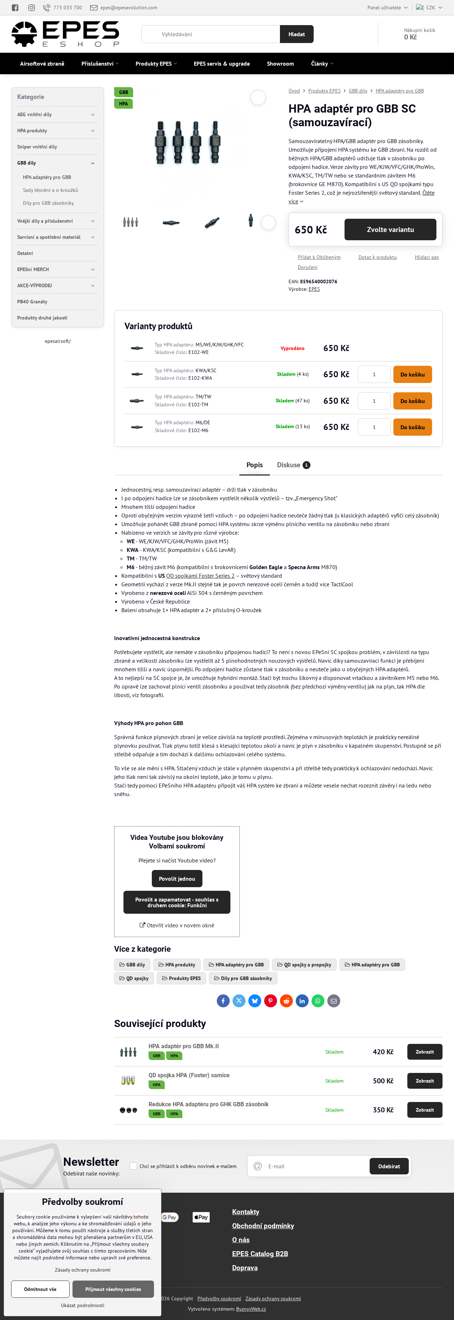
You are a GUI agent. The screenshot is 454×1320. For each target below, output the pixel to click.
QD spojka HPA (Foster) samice (189, 1075)
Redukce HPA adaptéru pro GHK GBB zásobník (209, 1104)
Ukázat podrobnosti (82, 1305)
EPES (314, 289)
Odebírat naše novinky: (91, 1173)
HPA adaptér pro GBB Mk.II (184, 1046)
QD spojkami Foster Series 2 (200, 575)
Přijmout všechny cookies (113, 1289)
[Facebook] (17, 7)
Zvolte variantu (390, 229)
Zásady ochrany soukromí (273, 1298)
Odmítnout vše (40, 1289)
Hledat (297, 34)
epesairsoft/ (58, 341)
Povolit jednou (177, 878)
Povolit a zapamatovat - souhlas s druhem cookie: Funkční (177, 902)
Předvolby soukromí (219, 1298)
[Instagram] (31, 7)
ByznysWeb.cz (251, 1309)
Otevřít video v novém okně (179, 925)
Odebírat (389, 1166)
